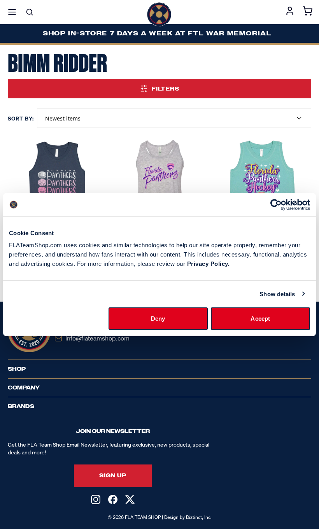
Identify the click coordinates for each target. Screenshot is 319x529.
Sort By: (21, 118)
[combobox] (174, 118)
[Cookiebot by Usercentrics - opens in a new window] (276, 204)
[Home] (159, 14)
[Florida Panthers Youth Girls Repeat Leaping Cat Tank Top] (56, 188)
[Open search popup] (29, 12)
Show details (277, 293)
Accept (260, 318)
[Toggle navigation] (12, 12)
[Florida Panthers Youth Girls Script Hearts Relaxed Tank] (263, 188)
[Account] (289, 12)
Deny (158, 318)
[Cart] (307, 12)
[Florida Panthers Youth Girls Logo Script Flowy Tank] (160, 188)
